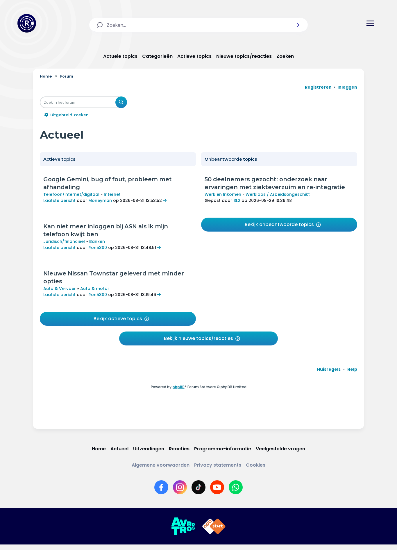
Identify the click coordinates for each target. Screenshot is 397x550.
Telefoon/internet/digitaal (71, 194)
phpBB (178, 386)
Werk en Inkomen (223, 194)
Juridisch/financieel (64, 241)
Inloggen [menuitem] (347, 87)
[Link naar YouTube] (217, 487)
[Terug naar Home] (26, 23)
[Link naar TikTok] (198, 487)
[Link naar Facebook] (161, 487)
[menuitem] (329, 369)
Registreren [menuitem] (318, 87)
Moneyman (100, 200)
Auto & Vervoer (59, 288)
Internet (112, 194)
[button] (297, 25)
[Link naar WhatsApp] (236, 487)
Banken (97, 241)
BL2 (236, 200)
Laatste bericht (59, 200)
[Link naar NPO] (214, 526)
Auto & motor (94, 288)
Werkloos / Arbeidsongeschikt (278, 194)
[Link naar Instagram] (180, 487)
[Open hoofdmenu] (370, 23)
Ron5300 (97, 247)
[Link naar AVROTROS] (183, 526)
